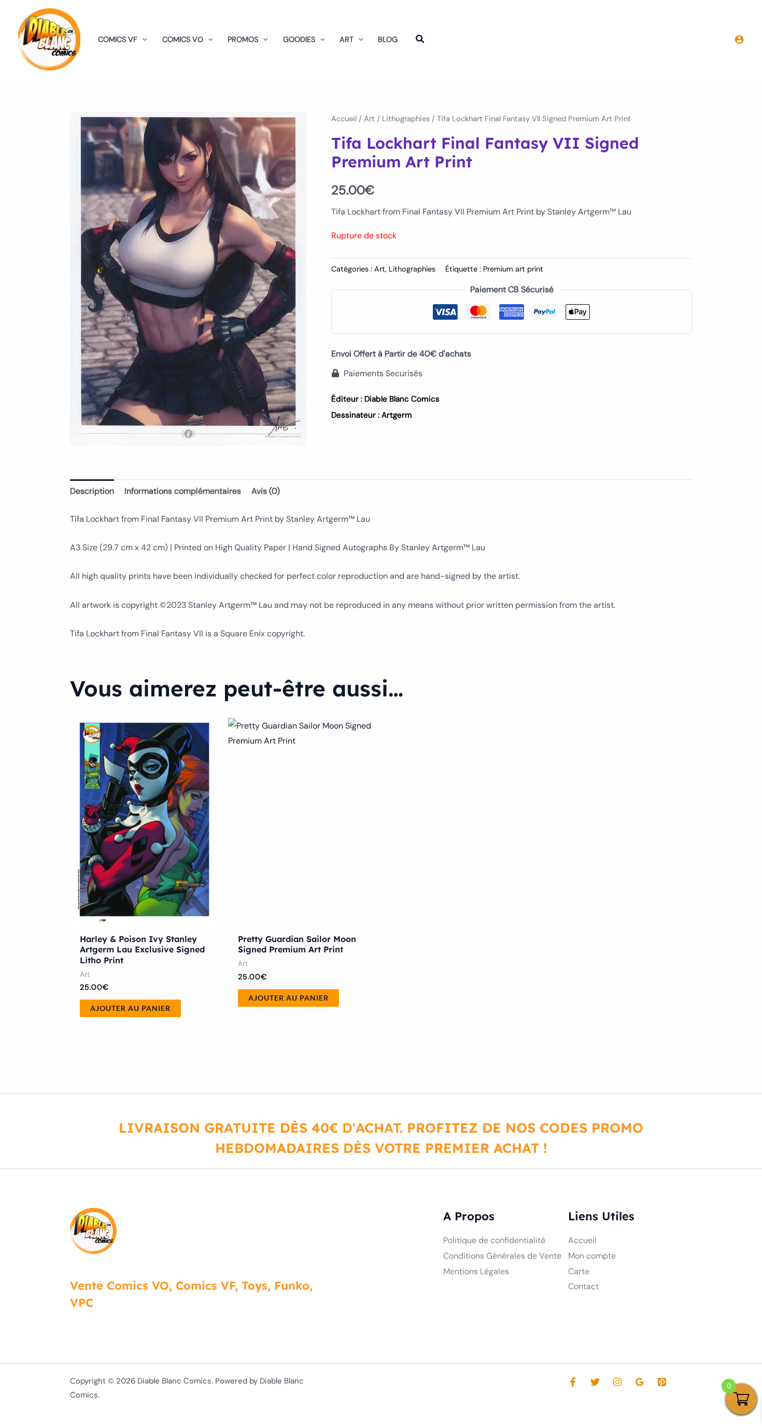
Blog (388, 39)
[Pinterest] (662, 1382)
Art (347, 39)
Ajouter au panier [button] (130, 1008)
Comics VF (117, 39)
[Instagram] (617, 1382)
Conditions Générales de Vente (502, 1255)
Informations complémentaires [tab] (182, 491)
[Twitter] (595, 1382)
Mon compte (592, 1255)
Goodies (299, 39)
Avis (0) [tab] (265, 491)
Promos (243, 39)
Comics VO (182, 39)
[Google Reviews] (639, 1382)
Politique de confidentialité (494, 1240)
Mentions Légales (476, 1271)
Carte (578, 1271)
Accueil (344, 118)
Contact (583, 1286)
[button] (142, 39)
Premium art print (513, 269)
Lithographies (406, 118)
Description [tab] (92, 491)
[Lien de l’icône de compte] (739, 39)
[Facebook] (572, 1382)
